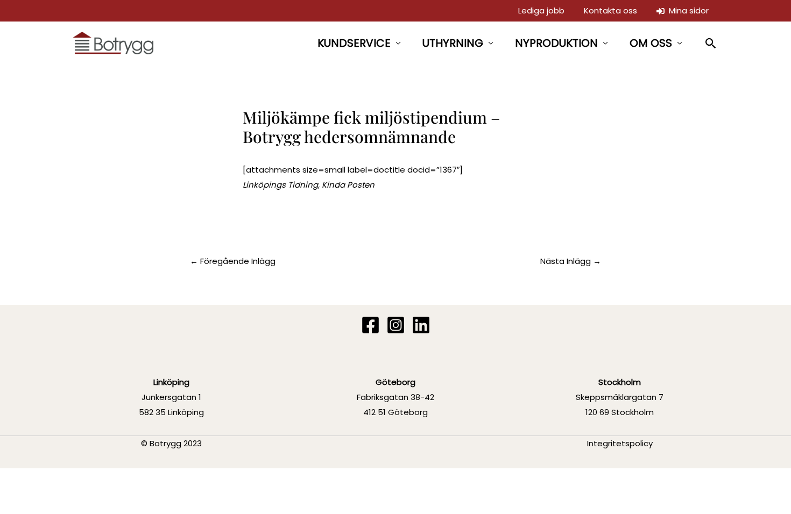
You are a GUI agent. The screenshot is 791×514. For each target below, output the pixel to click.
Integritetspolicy (620, 443)
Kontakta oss (610, 10)
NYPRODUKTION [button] (556, 43)
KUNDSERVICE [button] (354, 43)
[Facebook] (370, 325)
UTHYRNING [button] (452, 43)
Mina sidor (687, 10)
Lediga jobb (541, 10)
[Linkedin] (421, 325)
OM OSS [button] (651, 43)
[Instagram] (395, 325)
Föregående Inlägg (233, 261)
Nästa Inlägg (570, 261)
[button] (711, 43)
